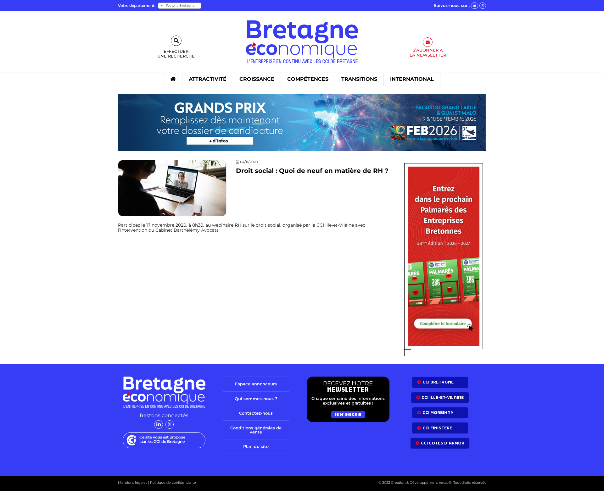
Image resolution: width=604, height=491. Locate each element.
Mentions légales (132, 482)
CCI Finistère (437, 428)
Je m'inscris (348, 414)
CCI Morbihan (438, 412)
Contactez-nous (256, 413)
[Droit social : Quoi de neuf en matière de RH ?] (172, 188)
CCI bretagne (438, 382)
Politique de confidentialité (172, 482)
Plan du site (256, 446)
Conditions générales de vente (256, 429)
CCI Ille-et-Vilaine (443, 397)
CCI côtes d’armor (442, 443)
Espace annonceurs (256, 383)
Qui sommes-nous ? (256, 398)
